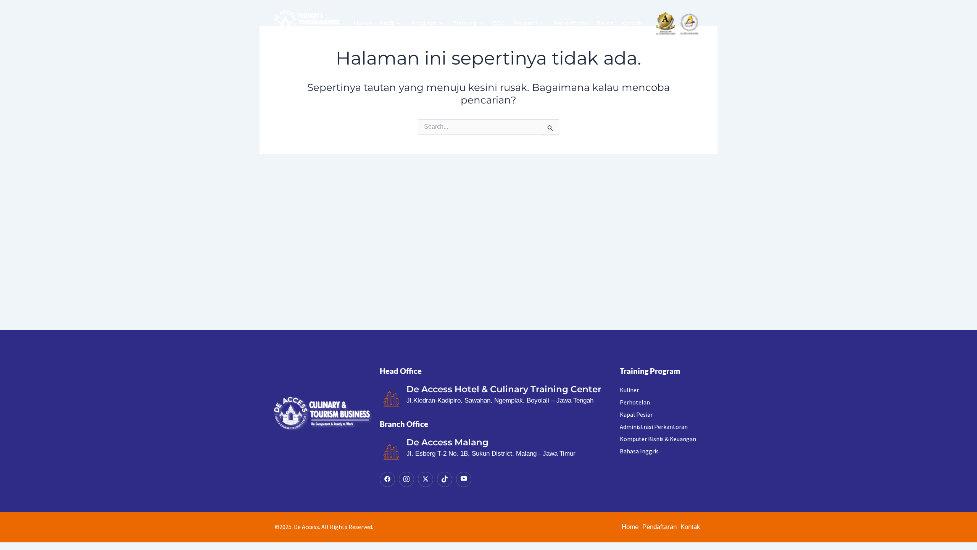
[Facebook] (387, 479)
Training (464, 23)
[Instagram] (406, 479)
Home (363, 23)
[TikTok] (444, 479)
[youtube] (463, 479)
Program (424, 23)
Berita (605, 23)
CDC (499, 23)
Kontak (631, 23)
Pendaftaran (571, 23)
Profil (387, 23)
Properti (525, 23)
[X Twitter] (425, 479)
